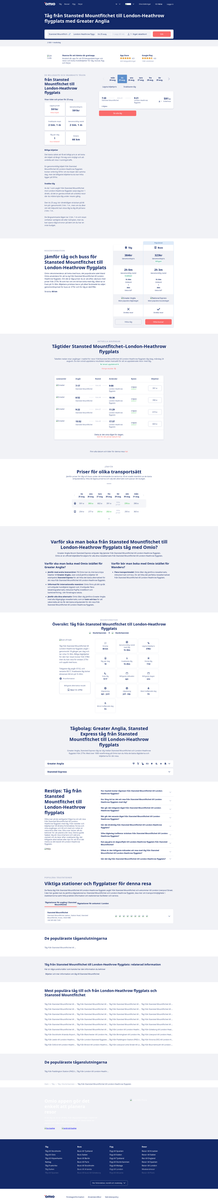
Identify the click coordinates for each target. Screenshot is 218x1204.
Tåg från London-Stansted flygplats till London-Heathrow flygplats (105, 1039)
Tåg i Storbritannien (66, 1084)
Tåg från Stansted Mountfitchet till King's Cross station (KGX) (71, 1014)
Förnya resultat (107, 368)
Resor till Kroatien (150, 1151)
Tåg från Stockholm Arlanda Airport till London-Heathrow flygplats (73, 1034)
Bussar (67, 4)
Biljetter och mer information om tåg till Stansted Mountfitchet (72, 974)
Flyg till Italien (116, 1154)
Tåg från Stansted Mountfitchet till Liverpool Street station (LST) (104, 1029)
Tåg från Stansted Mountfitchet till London (63, 947)
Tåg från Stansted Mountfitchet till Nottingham (161, 1014)
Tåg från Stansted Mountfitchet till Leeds (126, 1009)
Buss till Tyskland (85, 1151)
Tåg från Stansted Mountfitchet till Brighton (95, 1024)
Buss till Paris (83, 1162)
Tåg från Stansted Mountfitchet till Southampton (130, 1019)
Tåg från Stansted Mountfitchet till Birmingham (65, 1009)
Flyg (73, 4)
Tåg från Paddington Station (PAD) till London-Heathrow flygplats (137, 1039)
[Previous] (74, 495)
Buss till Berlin (83, 1158)
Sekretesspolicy (111, 1197)
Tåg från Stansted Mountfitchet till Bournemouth (66, 1019)
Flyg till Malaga (116, 1165)
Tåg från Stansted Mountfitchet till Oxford (95, 1014)
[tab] (109, 86)
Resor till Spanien (149, 1162)
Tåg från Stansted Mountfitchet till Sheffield (63, 1029)
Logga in (170, 4)
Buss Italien (82, 1154)
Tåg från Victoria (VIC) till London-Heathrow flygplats (163, 1039)
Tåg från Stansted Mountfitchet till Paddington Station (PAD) (167, 1009)
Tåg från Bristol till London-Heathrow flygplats (96, 1044)
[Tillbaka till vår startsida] (52, 4)
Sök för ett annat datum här (109, 437)
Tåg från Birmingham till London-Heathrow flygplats (131, 1034)
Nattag (48, 1162)
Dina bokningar (145, 4)
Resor (144, 1146)
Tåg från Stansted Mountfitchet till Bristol (127, 1014)
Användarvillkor (94, 1197)
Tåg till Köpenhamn (53, 1158)
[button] (104, 34)
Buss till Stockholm (85, 1165)
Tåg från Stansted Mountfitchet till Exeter (159, 1024)
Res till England (148, 1158)
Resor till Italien (149, 1154)
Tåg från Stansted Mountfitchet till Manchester (129, 1004)
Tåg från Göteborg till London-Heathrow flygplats (162, 1029)
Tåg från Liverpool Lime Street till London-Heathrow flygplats (135, 1044)
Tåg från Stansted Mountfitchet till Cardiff (95, 1019)
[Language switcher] (129, 4)
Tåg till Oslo (50, 1154)
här (126, 451)
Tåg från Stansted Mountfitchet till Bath (158, 1019)
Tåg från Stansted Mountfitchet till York (61, 1024)
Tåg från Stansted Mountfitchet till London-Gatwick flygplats (167, 1004)
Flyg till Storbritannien (119, 1162)
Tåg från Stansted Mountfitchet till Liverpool (96, 1009)
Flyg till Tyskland (117, 1158)
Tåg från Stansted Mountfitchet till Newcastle (128, 1024)
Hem (47, 1084)
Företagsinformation (75, 1197)
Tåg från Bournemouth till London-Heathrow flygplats (164, 1044)
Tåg (60, 4)
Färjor (80, 4)
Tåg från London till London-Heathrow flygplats (129, 1029)
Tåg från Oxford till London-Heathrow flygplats (65, 1044)
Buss (79, 1146)
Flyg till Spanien (116, 1151)
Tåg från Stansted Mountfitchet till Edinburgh (96, 1004)
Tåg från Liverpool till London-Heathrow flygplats (162, 1034)
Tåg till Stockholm (53, 1151)
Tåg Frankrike (51, 1165)
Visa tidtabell (55, 141)
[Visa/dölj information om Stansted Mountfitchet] (169, 916)
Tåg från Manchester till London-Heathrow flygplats (99, 1034)
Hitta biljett (54, 112)
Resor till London (149, 1165)
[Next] (169, 79)
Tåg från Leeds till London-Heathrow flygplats (64, 1039)
